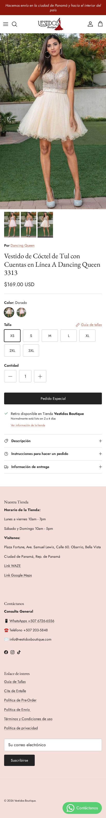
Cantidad (11, 365)
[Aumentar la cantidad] (40, 376)
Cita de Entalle (15, 690)
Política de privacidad (21, 728)
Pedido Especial (53, 398)
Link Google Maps (18, 575)
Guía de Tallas (15, 681)
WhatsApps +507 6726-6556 (32, 620)
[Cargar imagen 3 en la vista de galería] (53, 121)
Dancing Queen (22, 245)
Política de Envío (17, 709)
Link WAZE (12, 565)
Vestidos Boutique (25, 801)
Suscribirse (19, 760)
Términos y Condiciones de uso (28, 718)
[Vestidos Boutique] (53, 24)
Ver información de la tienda (28, 425)
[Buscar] (17, 24)
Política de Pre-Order (20, 700)
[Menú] (5, 24)
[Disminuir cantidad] (10, 376)
